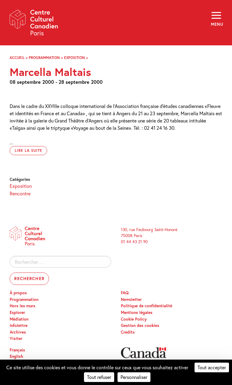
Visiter (16, 338)
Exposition (74, 57)
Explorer (17, 312)
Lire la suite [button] (28, 150)
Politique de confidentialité (146, 305)
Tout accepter (212, 367)
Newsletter (131, 299)
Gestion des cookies (140, 325)
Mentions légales (137, 312)
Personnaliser (134, 377)
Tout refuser (99, 377)
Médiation (19, 319)
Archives (18, 332)
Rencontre (20, 193)
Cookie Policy (134, 319)
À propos (18, 292)
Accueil (17, 57)
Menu (216, 24)
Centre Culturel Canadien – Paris (34, 25)
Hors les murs (22, 305)
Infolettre (18, 325)
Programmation (44, 57)
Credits (128, 332)
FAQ (125, 292)
